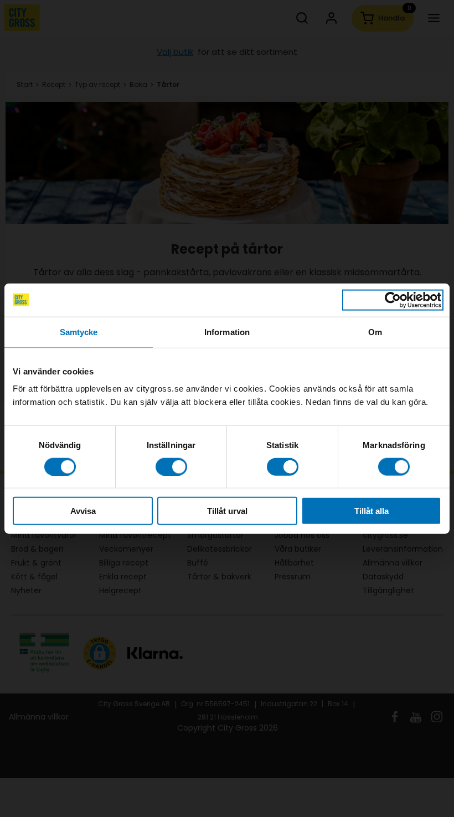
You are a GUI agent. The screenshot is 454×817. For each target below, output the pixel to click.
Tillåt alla (371, 511)
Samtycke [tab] (79, 331)
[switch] (171, 466)
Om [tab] (375, 331)
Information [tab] (227, 331)
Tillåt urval (227, 511)
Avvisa (83, 511)
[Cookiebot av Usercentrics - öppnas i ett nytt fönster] (392, 299)
